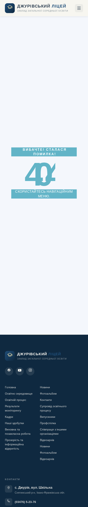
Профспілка (48, 423)
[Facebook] (9, 371)
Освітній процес (15, 399)
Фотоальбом (48, 393)
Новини (45, 387)
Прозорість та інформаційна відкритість (14, 444)
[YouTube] (20, 371)
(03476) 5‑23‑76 (25, 502)
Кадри (9, 416)
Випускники (47, 416)
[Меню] (79, 8)
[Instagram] (30, 371)
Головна (10, 387)
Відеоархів (47, 440)
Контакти (46, 399)
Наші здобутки (14, 423)
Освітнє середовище (19, 393)
